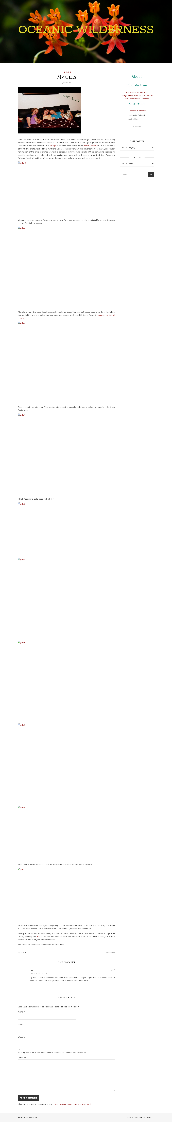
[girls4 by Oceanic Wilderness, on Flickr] (66, 681)
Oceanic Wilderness (86, 30)
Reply (113, 970)
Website (21, 1037)
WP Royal (33, 1117)
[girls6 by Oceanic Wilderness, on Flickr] (66, 529)
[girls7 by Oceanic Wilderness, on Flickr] (66, 454)
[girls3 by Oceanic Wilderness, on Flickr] (66, 763)
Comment (22, 1057)
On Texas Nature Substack (137, 98)
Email (21, 1024)
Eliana (39, 936)
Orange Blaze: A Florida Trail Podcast (137, 95)
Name (21, 1011)
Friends (67, 72)
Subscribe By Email (137, 115)
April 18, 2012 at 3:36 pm (38, 973)
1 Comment (110, 952)
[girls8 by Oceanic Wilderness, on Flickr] (66, 362)
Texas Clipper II (91, 145)
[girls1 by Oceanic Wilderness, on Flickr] (66, 895)
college (53, 145)
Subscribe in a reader (137, 110)
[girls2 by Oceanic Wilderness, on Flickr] (66, 833)
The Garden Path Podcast (137, 92)
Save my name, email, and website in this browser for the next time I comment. (52, 1052)
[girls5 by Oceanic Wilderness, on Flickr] (66, 598)
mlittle (23, 952)
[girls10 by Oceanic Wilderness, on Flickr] (66, 188)
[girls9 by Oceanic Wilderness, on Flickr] (66, 267)
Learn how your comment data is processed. (72, 1104)
